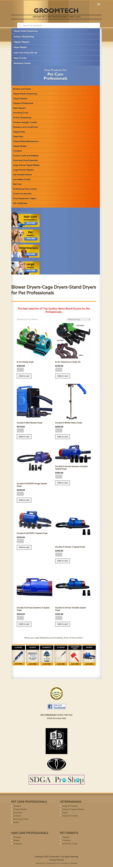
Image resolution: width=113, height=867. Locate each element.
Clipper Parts (19, 132)
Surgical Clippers (70, 806)
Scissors (17, 815)
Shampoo (17, 812)
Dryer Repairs (19, 108)
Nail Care (17, 184)
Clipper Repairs (21, 41)
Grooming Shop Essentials (25, 160)
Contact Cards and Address (26, 155)
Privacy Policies (56, 860)
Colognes (17, 151)
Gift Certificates (20, 203)
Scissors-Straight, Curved (25, 122)
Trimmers (66, 840)
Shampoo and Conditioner (25, 127)
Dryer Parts (18, 136)
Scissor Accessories (22, 193)
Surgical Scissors (70, 815)
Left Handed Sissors (22, 174)
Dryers (16, 822)
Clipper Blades (20, 146)
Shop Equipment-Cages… (25, 198)
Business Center (22, 63)
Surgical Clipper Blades (73, 809)
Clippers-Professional (23, 103)
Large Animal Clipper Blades (26, 165)
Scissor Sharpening (24, 36)
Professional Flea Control (25, 189)
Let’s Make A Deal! (21, 179)
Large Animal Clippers (23, 170)
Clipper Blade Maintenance (26, 141)
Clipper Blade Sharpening (25, 31)
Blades (16, 840)
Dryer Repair (20, 47)
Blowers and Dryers (22, 89)
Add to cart (24, 376)
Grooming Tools (20, 112)
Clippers (17, 806)
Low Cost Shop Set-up (25, 52)
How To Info (20, 58)
